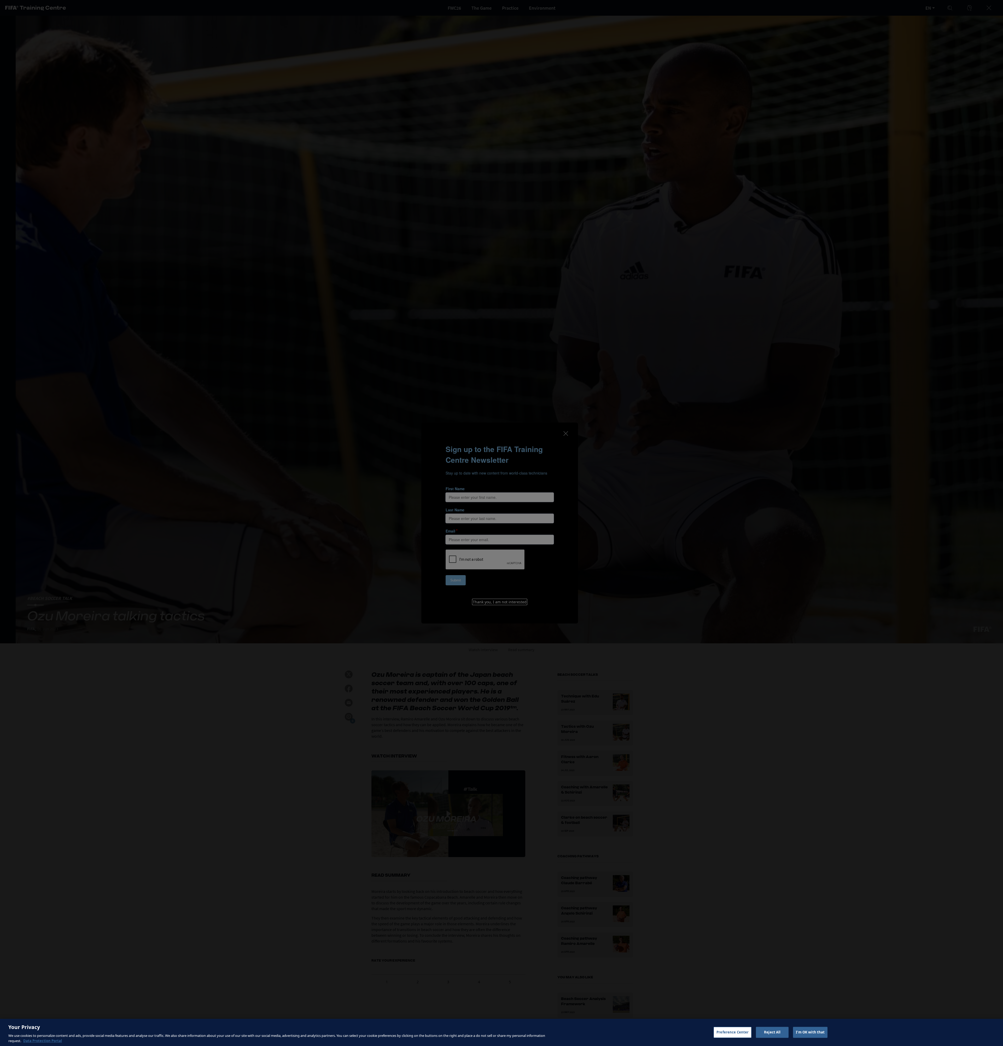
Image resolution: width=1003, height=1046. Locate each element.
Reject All (772, 1032)
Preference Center (732, 1032)
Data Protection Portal (42, 1040)
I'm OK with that (810, 1032)
